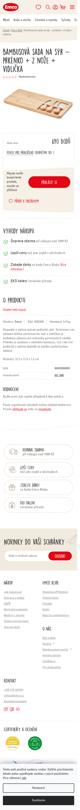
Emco (18, 321)
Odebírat (60, 556)
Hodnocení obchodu (16, 621)
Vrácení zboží (12, 627)
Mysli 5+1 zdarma (14, 615)
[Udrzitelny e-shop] (35, 745)
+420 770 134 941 (13, 690)
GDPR (7, 604)
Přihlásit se (49, 182)
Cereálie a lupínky (46, 20)
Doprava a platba (14, 598)
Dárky (46, 609)
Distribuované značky (55, 649)
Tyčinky (65, 20)
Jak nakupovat (13, 592)
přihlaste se (19, 409)
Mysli (6, 20)
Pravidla (47, 604)
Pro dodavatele (52, 667)
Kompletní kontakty (15, 701)
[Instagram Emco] (6, 709)
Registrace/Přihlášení (55, 592)
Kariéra (47, 644)
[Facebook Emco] (12, 709)
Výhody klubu (51, 598)
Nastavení (38, 788)
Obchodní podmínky (16, 609)
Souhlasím (38, 800)
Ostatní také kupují (14, 309)
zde (24, 778)
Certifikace (49, 661)
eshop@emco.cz (14, 695)
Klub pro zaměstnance (56, 615)
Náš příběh (49, 638)
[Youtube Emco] (18, 709)
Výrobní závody (52, 655)
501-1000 (59, 375)
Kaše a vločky (22, 20)
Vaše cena (38, 141)
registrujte (44, 409)
